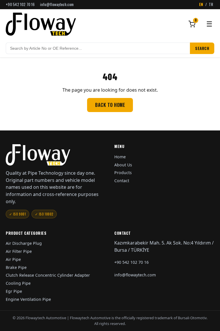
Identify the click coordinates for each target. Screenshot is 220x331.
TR (211, 4)
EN (201, 4)
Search (202, 48)
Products (123, 172)
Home (120, 156)
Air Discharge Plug (24, 243)
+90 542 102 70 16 (20, 4)
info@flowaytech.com (57, 4)
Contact (121, 180)
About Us (123, 165)
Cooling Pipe (18, 283)
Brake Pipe (16, 267)
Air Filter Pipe (19, 251)
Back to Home (110, 104)
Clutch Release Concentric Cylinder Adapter (48, 275)
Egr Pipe (14, 291)
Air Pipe (13, 259)
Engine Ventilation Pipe (28, 299)
